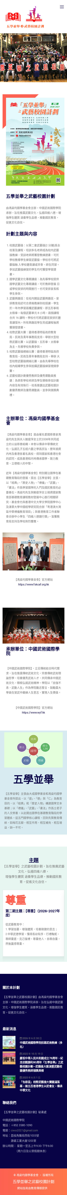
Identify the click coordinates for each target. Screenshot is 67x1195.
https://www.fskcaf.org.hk (33, 584)
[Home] (33, 1181)
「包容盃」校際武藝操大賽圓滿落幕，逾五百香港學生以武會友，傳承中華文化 (41, 1086)
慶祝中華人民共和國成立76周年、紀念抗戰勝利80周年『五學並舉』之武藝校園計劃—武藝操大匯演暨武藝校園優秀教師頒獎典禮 (41, 1064)
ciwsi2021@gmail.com (24, 1130)
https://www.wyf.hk (33, 712)
